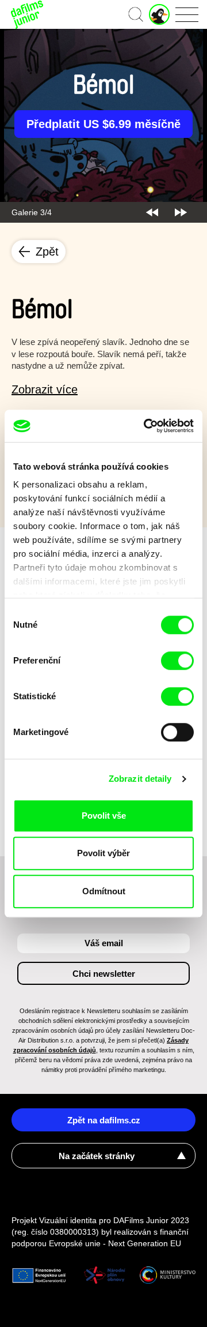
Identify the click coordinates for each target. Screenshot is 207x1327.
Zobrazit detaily (140, 779)
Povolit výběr (103, 853)
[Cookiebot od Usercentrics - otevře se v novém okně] (146, 425)
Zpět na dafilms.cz (103, 1120)
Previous (152, 212)
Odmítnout (103, 891)
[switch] (177, 660)
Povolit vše (104, 815)
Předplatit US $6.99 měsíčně (103, 124)
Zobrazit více (45, 389)
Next (181, 212)
